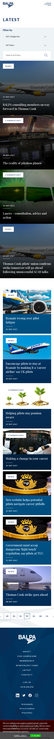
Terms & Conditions (27, 708)
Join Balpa (27, 687)
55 (47, 616)
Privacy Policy (27, 713)
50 (14, 616)
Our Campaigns (27, 656)
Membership (27, 661)
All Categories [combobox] (13, 36)
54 (40, 616)
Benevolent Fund (27, 665)
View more (33, 731)
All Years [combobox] (10, 45)
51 (20, 616)
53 (34, 616)
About (27, 651)
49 (7, 616)
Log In (27, 682)
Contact (27, 675)
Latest (27, 670)
